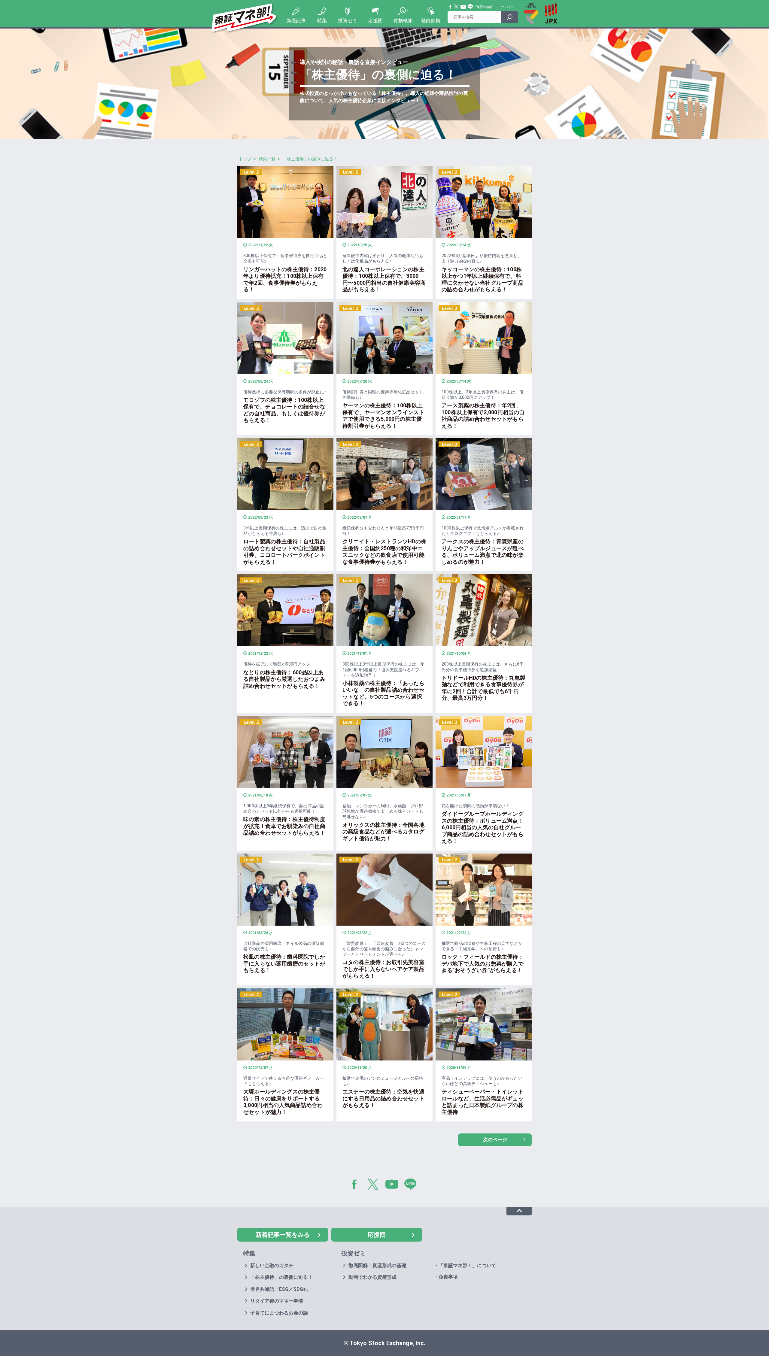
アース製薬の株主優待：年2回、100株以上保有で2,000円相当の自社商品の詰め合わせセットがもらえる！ (483, 415)
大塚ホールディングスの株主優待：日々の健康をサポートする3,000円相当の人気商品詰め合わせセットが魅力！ (283, 1101)
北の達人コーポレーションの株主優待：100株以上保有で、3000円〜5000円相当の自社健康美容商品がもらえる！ (384, 279)
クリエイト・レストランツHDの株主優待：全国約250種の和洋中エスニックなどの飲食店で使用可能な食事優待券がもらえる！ (384, 551)
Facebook (451, 7)
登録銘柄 (430, 20)
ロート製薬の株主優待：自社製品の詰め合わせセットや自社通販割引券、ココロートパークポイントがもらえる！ (284, 551)
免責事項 (448, 1277)
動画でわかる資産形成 (372, 1277)
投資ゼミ (347, 20)
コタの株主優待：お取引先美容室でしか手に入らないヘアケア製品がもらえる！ (383, 969)
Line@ (470, 7)
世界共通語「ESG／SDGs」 (280, 1289)
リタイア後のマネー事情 (276, 1301)
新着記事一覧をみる (283, 1234)
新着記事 (296, 20)
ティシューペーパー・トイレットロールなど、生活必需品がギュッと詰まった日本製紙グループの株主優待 (483, 1101)
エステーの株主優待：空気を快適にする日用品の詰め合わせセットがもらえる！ (383, 1098)
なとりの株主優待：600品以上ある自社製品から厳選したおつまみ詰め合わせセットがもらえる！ (284, 679)
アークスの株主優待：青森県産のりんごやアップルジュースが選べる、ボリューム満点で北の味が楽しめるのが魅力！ (483, 551)
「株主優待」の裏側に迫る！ (281, 1277)
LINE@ (412, 1185)
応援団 (375, 20)
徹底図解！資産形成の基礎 (377, 1265)
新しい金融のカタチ (271, 1265)
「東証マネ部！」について (492, 7)
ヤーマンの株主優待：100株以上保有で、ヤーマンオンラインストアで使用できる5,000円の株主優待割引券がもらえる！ (383, 415)
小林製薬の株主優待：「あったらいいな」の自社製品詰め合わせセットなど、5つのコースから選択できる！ (383, 693)
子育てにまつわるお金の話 (279, 1313)
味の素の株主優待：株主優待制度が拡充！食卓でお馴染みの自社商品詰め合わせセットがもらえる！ (284, 826)
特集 (322, 20)
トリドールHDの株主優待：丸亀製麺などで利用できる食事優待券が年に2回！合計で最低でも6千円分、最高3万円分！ (483, 688)
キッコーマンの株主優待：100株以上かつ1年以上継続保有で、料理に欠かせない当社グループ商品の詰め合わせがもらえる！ (483, 279)
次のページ (495, 1139)
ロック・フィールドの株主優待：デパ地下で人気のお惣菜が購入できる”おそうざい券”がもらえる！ (483, 963)
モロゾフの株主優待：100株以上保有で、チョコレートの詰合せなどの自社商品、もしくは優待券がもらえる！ (284, 410)
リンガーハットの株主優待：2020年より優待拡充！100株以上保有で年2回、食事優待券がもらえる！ (285, 279)
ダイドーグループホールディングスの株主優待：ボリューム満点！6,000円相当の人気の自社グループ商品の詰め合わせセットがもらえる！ (483, 827)
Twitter (457, 7)
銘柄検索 (403, 20)
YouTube (463, 7)
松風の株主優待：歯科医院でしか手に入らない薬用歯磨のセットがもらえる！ (284, 963)
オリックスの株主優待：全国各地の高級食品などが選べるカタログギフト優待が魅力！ (383, 832)
